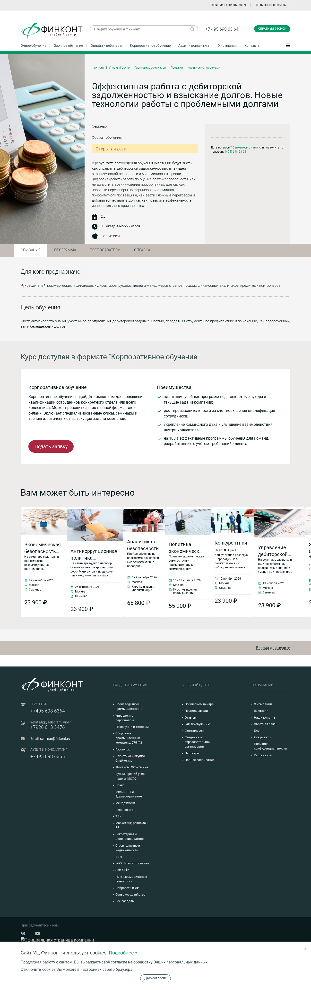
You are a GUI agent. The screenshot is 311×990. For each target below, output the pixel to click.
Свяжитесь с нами (245, 147)
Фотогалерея (194, 730)
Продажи (177, 67)
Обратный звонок (272, 28)
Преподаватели (105, 250)
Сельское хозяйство (130, 894)
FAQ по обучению (197, 724)
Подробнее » (123, 953)
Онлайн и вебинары (106, 45)
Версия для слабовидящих (228, 5)
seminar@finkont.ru (55, 738)
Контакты (252, 45)
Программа (65, 250)
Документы (262, 737)
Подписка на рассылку (270, 5)
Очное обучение (33, 45)
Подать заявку (51, 446)
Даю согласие (155, 978)
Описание (31, 250)
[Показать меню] (288, 45)
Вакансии (261, 710)
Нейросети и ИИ (127, 888)
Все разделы (125, 901)
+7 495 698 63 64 (221, 29)
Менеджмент (125, 803)
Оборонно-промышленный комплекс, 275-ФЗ (128, 737)
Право (119, 785)
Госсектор (122, 749)
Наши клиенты (265, 717)
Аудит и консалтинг (194, 45)
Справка (142, 250)
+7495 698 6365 (47, 756)
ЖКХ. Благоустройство (132, 863)
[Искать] (192, 29)
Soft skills (122, 870)
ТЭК (118, 816)
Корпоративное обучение (150, 45)
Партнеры (192, 753)
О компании (227, 45)
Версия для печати (273, 648)
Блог (257, 730)
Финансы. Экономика (131, 767)
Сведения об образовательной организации (198, 741)
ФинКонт (98, 67)
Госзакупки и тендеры (132, 727)
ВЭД (118, 857)
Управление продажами (204, 67)
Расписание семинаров (150, 67)
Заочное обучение (68, 45)
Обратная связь (265, 724)
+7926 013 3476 (47, 727)
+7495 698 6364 (47, 711)
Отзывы (191, 717)
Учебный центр (119, 67)
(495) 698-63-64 (235, 151)
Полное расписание (200, 760)
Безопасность (125, 810)
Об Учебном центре (199, 704)
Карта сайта (263, 755)
